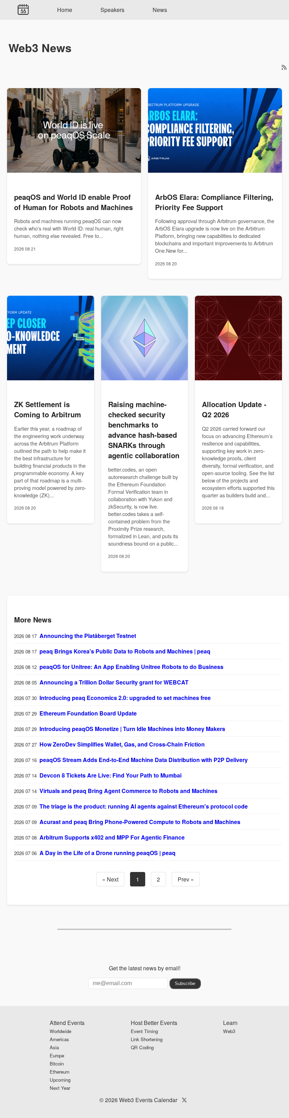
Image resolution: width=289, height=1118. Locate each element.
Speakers (112, 10)
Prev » (186, 879)
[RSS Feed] (284, 67)
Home (64, 10)
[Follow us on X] (184, 1100)
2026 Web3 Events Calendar (141, 1100)
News (160, 10)
